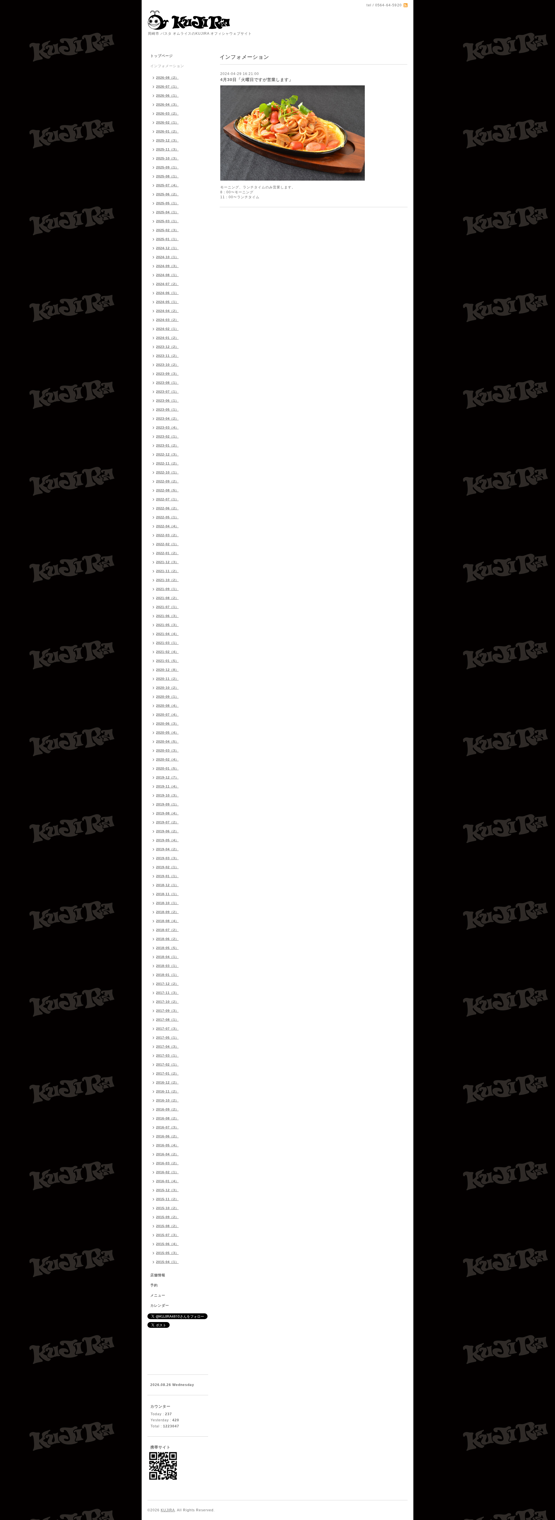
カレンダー (159, 1306)
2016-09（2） (167, 1109)
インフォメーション (167, 66)
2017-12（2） (167, 983)
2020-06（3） (167, 723)
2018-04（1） (167, 957)
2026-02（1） (167, 122)
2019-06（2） (167, 831)
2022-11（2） (167, 463)
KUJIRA (168, 1510)
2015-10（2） (167, 1208)
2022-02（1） (167, 544)
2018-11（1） (167, 894)
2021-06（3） (167, 616)
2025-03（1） (167, 221)
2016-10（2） (167, 1100)
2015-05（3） (167, 1253)
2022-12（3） (167, 454)
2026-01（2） (167, 131)
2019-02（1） (167, 867)
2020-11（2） (167, 678)
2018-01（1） (167, 974)
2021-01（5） (167, 660)
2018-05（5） (167, 948)
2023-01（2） (167, 445)
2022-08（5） (167, 490)
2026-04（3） (167, 104)
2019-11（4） (167, 786)
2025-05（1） (167, 203)
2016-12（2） (167, 1082)
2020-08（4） (167, 705)
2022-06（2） (167, 508)
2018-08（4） (167, 921)
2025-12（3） (167, 140)
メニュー (157, 1295)
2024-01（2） (167, 337)
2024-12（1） (167, 248)
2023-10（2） (167, 364)
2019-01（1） (167, 876)
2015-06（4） (167, 1244)
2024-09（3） (167, 266)
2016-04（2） (167, 1154)
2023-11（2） (167, 355)
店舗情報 (157, 1275)
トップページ (161, 56)
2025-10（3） (167, 158)
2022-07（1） (167, 499)
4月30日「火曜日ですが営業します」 (256, 79)
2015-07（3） (167, 1235)
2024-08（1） (167, 275)
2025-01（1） (167, 239)
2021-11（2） (167, 571)
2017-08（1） (167, 1019)
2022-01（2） (167, 553)
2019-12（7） (167, 777)
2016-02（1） (167, 1172)
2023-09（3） (167, 373)
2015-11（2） (167, 1199)
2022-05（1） (167, 517)
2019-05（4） (167, 840)
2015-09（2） (167, 1217)
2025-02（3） (167, 230)
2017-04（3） (167, 1046)
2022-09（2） (167, 481)
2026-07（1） (167, 86)
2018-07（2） (167, 930)
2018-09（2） (167, 912)
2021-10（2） (167, 580)
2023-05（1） (167, 409)
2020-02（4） (167, 759)
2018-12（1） (167, 885)
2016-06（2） (167, 1136)
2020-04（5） (167, 741)
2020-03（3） (167, 750)
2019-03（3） (167, 858)
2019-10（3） (167, 795)
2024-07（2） (167, 284)
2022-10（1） (167, 472)
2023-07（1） (167, 391)
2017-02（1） (167, 1064)
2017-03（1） (167, 1055)
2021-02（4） (167, 651)
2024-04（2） (167, 311)
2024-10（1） (167, 257)
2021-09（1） (167, 589)
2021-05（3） (167, 625)
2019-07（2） (167, 822)
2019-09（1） (167, 804)
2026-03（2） (167, 113)
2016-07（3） (167, 1127)
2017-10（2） (167, 1001)
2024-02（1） (167, 329)
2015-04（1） (167, 1262)
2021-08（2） (167, 598)
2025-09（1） (167, 167)
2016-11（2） (167, 1091)
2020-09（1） (167, 696)
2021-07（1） (167, 607)
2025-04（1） (167, 212)
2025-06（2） (167, 194)
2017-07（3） (167, 1028)
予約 (154, 1285)
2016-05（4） (167, 1145)
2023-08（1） (167, 382)
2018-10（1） (167, 903)
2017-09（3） (167, 1010)
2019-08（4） (167, 813)
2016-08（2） (167, 1118)
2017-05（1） (167, 1037)
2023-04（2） (167, 418)
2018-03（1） (167, 966)
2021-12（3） (167, 562)
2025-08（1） (167, 176)
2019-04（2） (167, 849)
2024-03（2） (167, 320)
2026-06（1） (167, 95)
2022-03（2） (167, 535)
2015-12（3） (167, 1190)
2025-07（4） (167, 185)
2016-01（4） (167, 1181)
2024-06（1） (167, 293)
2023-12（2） (167, 346)
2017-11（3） (167, 992)
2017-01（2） (167, 1073)
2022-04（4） (167, 526)
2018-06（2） (167, 939)
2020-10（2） (167, 687)
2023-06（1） (167, 400)
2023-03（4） (167, 427)
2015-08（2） (167, 1226)
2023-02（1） (167, 436)
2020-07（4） (167, 714)
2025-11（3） (167, 149)
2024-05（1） (167, 302)
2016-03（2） (167, 1163)
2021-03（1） (167, 643)
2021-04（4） (167, 634)
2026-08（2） (167, 77)
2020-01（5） (167, 768)
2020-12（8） (167, 669)
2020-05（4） (167, 732)
